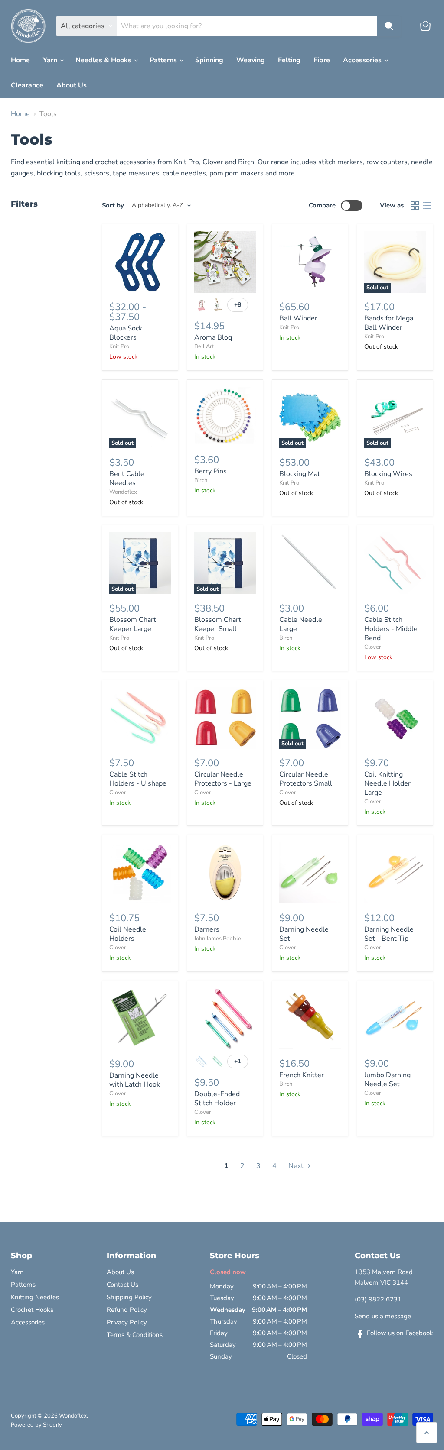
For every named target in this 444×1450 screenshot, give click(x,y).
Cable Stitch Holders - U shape (137, 779)
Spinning (209, 60)
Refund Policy (127, 1309)
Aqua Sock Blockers (125, 333)
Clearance (27, 85)
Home (20, 60)
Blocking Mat (299, 474)
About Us (71, 85)
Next (296, 1166)
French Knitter (301, 1075)
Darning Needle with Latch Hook (134, 1080)
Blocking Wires (388, 474)
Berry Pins (210, 471)
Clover (372, 647)
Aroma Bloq (213, 337)
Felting (289, 60)
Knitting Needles (35, 1297)
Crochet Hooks (32, 1309)
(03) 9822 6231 (378, 1299)
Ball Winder (298, 318)
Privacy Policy (127, 1322)
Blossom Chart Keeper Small (217, 624)
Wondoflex (123, 492)
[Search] (389, 26)
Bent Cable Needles (126, 478)
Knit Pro (119, 346)
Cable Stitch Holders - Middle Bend (391, 629)
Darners (206, 929)
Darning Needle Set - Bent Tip (389, 934)
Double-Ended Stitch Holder (217, 1098)
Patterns (164, 60)
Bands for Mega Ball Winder (388, 323)
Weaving (250, 60)
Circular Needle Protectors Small (305, 779)
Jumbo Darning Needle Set (387, 1079)
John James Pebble (217, 938)
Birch (200, 480)
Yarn (51, 60)
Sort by (113, 205)
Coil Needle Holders (127, 934)
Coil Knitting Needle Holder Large (387, 783)
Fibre (321, 60)
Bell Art (204, 346)
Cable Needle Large (300, 624)
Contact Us (122, 1284)
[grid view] (415, 206)
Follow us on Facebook (399, 1333)
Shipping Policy (129, 1297)
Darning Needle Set (304, 934)
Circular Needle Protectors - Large (222, 779)
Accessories (363, 60)
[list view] (427, 206)
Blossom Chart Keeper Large (132, 624)
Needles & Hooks (104, 60)
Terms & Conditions (135, 1334)
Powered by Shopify (36, 1425)
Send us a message (383, 1316)
